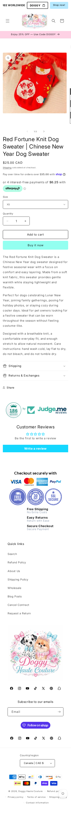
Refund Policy (17, 562)
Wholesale (14, 587)
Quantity (8, 213)
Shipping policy (58, 797)
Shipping (7, 167)
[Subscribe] (59, 711)
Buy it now (36, 245)
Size (5, 196)
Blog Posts (15, 596)
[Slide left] (27, 131)
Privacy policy (15, 797)
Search (12, 553)
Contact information (37, 802)
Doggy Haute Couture (30, 791)
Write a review (35, 448)
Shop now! (59, 5)
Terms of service (36, 797)
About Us (14, 571)
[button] (7, 21)
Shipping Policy (18, 579)
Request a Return (19, 613)
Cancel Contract (18, 604)
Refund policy (55, 791)
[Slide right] (44, 131)
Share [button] (10, 387)
